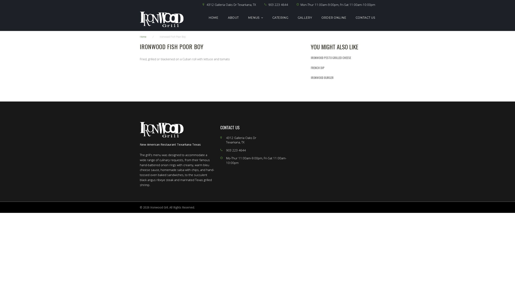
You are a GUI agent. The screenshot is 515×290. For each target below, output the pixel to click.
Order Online (333, 18)
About (233, 18)
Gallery (305, 18)
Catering (280, 18)
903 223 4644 (278, 5)
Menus (254, 18)
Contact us (365, 18)
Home (213, 18)
